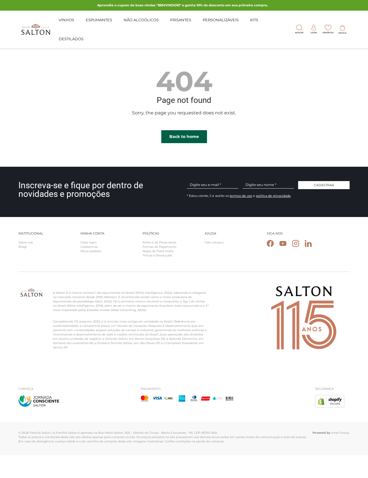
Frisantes (180, 20)
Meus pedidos (90, 251)
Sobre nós (25, 242)
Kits (254, 20)
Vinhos (66, 20)
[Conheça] (39, 398)
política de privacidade (273, 196)
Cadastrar (324, 185)
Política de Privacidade (159, 242)
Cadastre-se (89, 247)
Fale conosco (214, 242)
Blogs (22, 247)
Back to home (184, 136)
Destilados (71, 38)
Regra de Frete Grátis (158, 251)
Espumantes (99, 20)
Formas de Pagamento (159, 247)
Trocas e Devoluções (157, 255)
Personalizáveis (221, 20)
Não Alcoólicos (141, 20)
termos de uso (241, 196)
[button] (342, 29)
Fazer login (88, 242)
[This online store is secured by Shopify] (329, 398)
